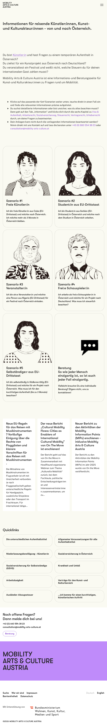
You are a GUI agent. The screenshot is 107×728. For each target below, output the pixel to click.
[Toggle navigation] (101, 5)
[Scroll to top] (101, 722)
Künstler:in (19, 55)
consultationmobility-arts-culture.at (22, 627)
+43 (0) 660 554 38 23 (14, 624)
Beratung (9, 633)
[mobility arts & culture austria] (10, 5)
